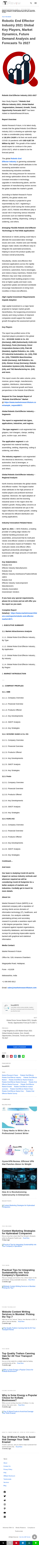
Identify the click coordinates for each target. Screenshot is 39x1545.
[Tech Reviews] (11, 3)
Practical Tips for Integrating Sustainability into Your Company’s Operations (18, 1272)
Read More (26, 1238)
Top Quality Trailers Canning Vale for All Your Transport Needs (18, 1356)
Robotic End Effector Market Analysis (21, 1080)
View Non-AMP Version (24, 1537)
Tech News (5, 1265)
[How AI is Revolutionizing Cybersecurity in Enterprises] (19, 1179)
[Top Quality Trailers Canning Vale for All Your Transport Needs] (19, 1336)
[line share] (23, 1056)
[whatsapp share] (19, 1056)
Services (6, 1482)
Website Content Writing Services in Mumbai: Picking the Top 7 (18, 1314)
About (5, 1463)
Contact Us (7, 1466)
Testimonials (7, 1479)
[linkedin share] (15, 1056)
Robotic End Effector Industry (11, 1077)
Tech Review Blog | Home (10, 9)
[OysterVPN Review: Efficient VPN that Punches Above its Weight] (19, 1148)
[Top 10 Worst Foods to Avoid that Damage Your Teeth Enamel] (19, 1420)
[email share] (7, 1056)
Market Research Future (10, 1075)
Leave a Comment (19, 1047)
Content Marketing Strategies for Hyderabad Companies (18, 1232)
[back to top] (34, 1536)
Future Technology (9, 1307)
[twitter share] (3, 1056)
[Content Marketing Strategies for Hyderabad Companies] (19, 1214)
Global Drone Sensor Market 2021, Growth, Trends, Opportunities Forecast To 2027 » (21, 1021)
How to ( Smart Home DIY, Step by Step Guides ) (18, 1432)
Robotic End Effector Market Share (21, 1089)
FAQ (5, 1472)
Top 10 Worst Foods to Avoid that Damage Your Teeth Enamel (18, 1439)
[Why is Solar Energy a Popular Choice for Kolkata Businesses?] (19, 1378)
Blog (5, 1485)
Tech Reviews (25, 9)
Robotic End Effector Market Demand (14, 1082)
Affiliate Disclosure (9, 1476)
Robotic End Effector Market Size (13, 1091)
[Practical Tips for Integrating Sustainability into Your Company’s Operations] (19, 1253)
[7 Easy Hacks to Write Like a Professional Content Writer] (19, 1117)
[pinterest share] (11, 1056)
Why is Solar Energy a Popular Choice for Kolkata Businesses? (19, 1398)
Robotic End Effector (27, 1075)
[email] (9, 1543)
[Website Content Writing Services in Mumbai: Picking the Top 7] (19, 1295)
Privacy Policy (8, 1469)
